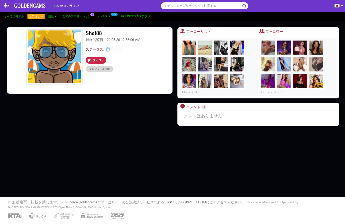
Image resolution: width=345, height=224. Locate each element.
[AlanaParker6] (284, 81)
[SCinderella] (189, 64)
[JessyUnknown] (237, 47)
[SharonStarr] (237, 81)
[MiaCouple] (221, 81)
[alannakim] (268, 64)
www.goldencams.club (87, 202)
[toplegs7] (189, 47)
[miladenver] (316, 47)
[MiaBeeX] (237, 64)
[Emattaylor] (205, 81)
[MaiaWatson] (300, 81)
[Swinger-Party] (221, 47)
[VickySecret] (221, 64)
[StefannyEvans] (300, 64)
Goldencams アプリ (135, 16)
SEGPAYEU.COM (192, 202)
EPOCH (170, 202)
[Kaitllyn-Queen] (284, 47)
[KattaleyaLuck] (284, 64)
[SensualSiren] (300, 47)
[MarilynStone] (189, 81)
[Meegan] (205, 47)
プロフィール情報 (99, 68)
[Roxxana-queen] (268, 81)
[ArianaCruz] (205, 64)
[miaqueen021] (316, 81)
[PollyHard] (316, 64)
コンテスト (103, 16)
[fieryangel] (268, 47)
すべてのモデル (14, 16)
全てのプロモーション (76, 16)
